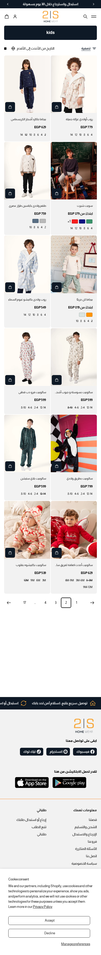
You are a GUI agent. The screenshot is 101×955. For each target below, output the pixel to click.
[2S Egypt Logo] (84, 726)
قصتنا (93, 820)
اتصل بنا (91, 856)
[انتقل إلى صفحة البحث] (85, 16)
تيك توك (29, 751)
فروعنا (92, 841)
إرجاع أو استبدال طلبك (31, 820)
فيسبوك (82, 751)
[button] (7, 16)
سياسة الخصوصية (84, 863)
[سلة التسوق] (7, 16)
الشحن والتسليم (86, 827)
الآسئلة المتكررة (86, 849)
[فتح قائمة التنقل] (94, 16)
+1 (69, 221)
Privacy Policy (42, 907)
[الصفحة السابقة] (92, 602)
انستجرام (56, 751)
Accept (50, 920)
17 (24, 603)
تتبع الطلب (39, 827)
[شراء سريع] (57, 107)
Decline (49, 933)
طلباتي (41, 834)
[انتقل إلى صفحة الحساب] (15, 16)
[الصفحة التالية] (8, 602)
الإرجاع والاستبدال (84, 834)
